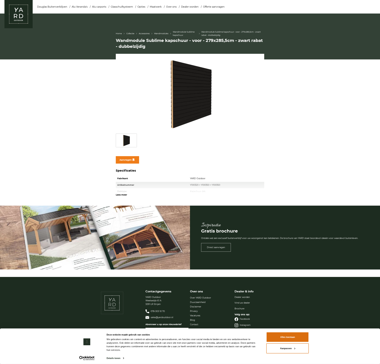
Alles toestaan (287, 337)
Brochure (239, 308)
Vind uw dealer (242, 302)
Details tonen (113, 358)
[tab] (123, 316)
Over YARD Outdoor (200, 297)
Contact (194, 324)
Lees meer (121, 194)
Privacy (194, 311)
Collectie (130, 33)
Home (119, 33)
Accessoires (144, 33)
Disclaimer (195, 306)
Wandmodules (161, 33)
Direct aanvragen (216, 247)
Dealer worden (242, 297)
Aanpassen (286, 348)
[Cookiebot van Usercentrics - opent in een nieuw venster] (87, 358)
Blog (192, 320)
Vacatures (195, 315)
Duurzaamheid (197, 302)
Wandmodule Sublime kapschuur (184, 33)
